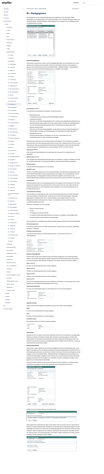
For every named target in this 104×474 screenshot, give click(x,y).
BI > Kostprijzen (11, 125)
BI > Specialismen (11, 159)
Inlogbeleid (9, 45)
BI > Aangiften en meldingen (13, 213)
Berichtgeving (9, 244)
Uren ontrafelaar (10, 250)
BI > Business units (12, 101)
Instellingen (7, 299)
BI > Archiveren (11, 216)
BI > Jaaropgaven (11, 184)
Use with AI (76, 8)
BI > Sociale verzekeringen (13, 122)
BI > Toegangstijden (12, 64)
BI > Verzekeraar (11, 231)
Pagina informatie (7, 21)
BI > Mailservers (11, 70)
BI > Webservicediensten (13, 210)
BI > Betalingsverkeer (12, 204)
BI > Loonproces (11, 187)
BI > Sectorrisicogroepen (13, 82)
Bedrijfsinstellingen (10, 51)
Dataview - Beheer (10, 284)
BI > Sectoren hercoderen (13, 98)
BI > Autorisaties (11, 201)
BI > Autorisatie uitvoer (12, 198)
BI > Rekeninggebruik (12, 107)
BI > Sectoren (10, 95)
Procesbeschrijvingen (8, 308)
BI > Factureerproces (12, 150)
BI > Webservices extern (13, 234)
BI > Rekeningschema (12, 128)
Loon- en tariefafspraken (12, 265)
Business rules (10, 259)
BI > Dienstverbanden (12, 168)
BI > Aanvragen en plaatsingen (14, 165)
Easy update (6, 8)
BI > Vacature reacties (12, 222)
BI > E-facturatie (11, 238)
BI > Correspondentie (12, 110)
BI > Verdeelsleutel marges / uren (13, 194)
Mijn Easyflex (76, 2)
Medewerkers (9, 42)
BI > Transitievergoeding (13, 178)
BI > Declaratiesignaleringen (13, 156)
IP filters (8, 48)
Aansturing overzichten (11, 262)
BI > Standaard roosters (13, 162)
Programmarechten (10, 39)
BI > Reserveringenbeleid (13, 92)
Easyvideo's (6, 11)
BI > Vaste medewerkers (13, 175)
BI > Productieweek (12, 73)
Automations (9, 278)
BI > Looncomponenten (12, 116)
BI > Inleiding (10, 55)
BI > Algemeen (11, 58)
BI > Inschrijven (11, 219)
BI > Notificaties (11, 61)
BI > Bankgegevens (12, 104)
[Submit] (84, 3)
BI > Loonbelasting (12, 79)
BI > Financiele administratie (13, 138)
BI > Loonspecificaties (12, 181)
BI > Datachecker (11, 228)
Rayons (8, 33)
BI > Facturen (10, 147)
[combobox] (92, 3)
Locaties (8, 30)
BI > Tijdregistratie (11, 225)
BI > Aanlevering (11, 190)
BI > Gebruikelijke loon (12, 85)
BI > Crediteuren (11, 144)
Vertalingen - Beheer (11, 290)
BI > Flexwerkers (11, 172)
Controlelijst (9, 268)
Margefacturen (10, 287)
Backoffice (7, 293)
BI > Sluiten (10, 241)
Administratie (9, 27)
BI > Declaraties (11, 153)
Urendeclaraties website (11, 253)
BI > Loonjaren (11, 76)
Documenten (6, 18)
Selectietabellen (10, 256)
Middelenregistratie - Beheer (12, 281)
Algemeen (6, 15)
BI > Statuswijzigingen (12, 207)
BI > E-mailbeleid (11, 67)
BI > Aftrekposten (11, 119)
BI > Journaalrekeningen (13, 132)
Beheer (6, 24)
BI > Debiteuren (11, 141)
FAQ (5, 305)
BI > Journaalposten (12, 135)
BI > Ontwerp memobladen (13, 113)
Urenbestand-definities (11, 247)
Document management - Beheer (13, 275)
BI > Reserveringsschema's (13, 88)
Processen (9, 271)
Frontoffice (7, 296)
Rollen (8, 36)
